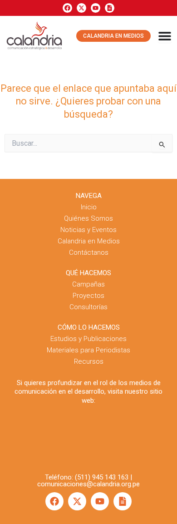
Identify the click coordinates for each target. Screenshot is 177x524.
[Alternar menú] (165, 36)
